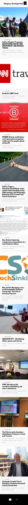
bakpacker (4, 52)
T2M (22, 440)
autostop (19, 199)
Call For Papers (5, 50)
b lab (14, 145)
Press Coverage (5, 96)
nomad (18, 52)
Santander (8, 490)
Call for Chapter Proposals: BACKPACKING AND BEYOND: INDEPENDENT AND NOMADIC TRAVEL (13, 45)
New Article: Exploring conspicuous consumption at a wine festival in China (13, 242)
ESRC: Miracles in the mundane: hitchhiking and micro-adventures (12, 386)
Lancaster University (16, 440)
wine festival (11, 248)
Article (3, 145)
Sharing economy (10, 298)
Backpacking (19, 50)
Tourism (4, 54)
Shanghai (12, 490)
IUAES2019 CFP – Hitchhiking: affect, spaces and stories (13, 340)
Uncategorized (12, 50)
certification (4, 147)
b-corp (17, 145)
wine (7, 248)
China (11, 246)
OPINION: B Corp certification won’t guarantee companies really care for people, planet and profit (13, 140)
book (8, 52)
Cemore (17, 438)
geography (9, 201)
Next (17, 499)
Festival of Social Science (7, 393)
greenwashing (11, 147)
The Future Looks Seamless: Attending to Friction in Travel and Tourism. (13, 434)
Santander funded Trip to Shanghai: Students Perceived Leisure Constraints (13, 483)
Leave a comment (6, 488)
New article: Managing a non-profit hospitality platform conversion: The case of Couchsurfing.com (13, 290)
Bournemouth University (18, 391)
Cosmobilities (5, 440)
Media (20, 96)
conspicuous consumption (18, 246)
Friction (10, 440)
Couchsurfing (16, 296)
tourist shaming (11, 98)
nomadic (22, 52)
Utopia (3, 442)
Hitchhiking (14, 201)
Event (3, 391)
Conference (4, 343)
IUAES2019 (4, 345)
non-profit (4, 298)
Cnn (18, 96)
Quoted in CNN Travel (10, 93)
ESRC (25, 391)
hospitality (21, 296)
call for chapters (13, 52)
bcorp (20, 145)
